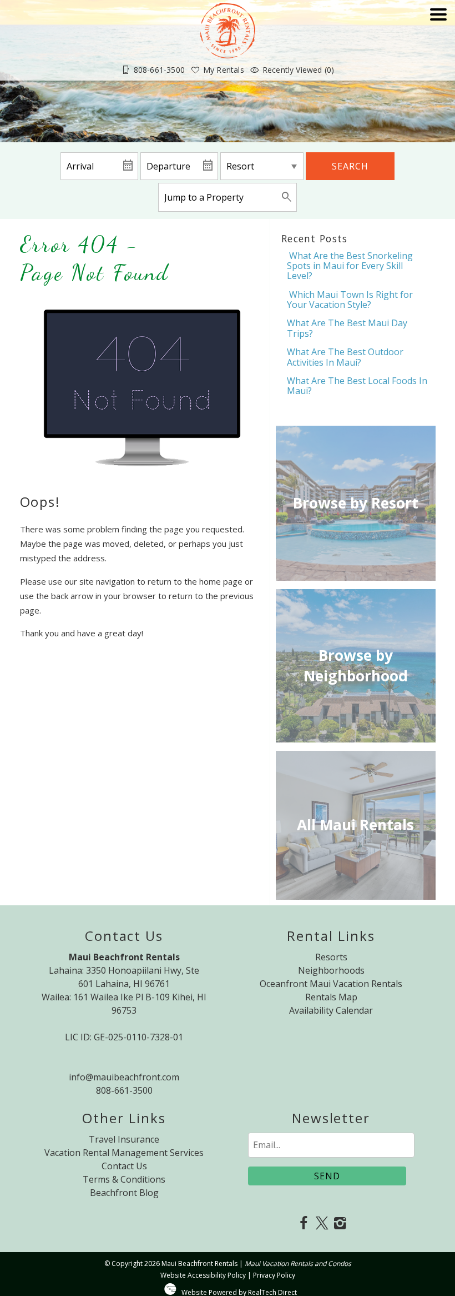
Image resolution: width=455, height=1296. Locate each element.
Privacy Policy (274, 1275)
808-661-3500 (124, 1090)
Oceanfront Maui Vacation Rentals (331, 984)
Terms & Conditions (124, 1179)
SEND (327, 1176)
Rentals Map (331, 997)
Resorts (331, 957)
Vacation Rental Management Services (124, 1153)
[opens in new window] (304, 1224)
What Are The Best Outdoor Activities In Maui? (345, 357)
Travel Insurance (124, 1139)
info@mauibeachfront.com (124, 1077)
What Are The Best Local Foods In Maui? (357, 386)
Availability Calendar (331, 1010)
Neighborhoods (331, 970)
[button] (438, 46)
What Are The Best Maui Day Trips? (347, 328)
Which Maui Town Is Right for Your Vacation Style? (350, 299)
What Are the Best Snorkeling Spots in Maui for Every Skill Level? (350, 266)
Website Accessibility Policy (203, 1275)
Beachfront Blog (124, 1193)
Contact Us (124, 1166)
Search (350, 166)
